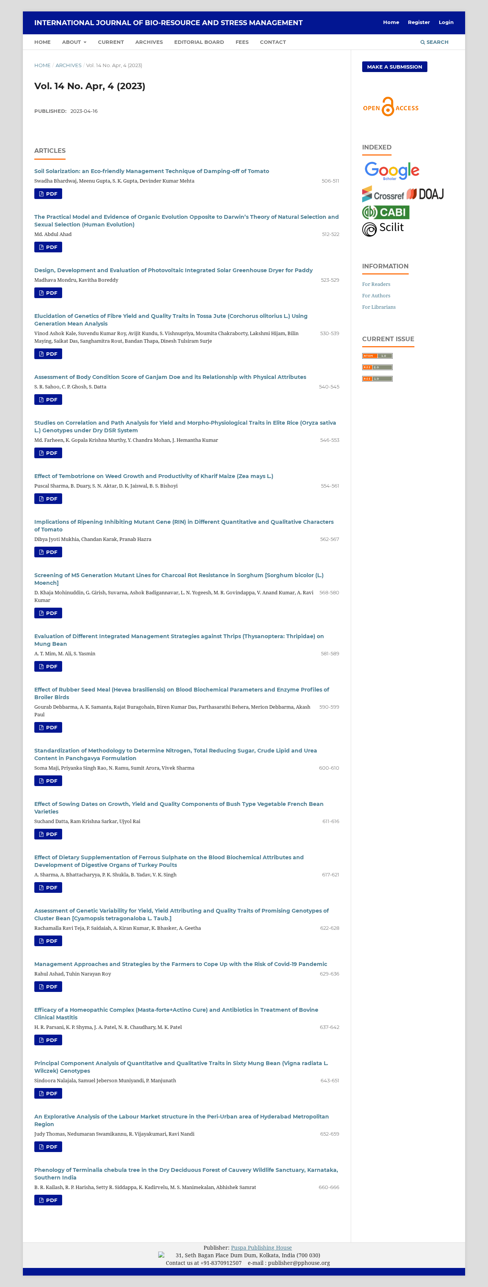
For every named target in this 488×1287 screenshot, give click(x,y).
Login (446, 22)
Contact (273, 42)
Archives (149, 42)
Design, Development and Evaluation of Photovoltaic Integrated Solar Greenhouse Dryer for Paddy (173, 270)
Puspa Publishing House (261, 1247)
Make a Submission (394, 67)
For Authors (376, 295)
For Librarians (379, 306)
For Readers (376, 284)
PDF (51, 194)
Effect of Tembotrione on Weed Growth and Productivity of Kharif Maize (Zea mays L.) (153, 476)
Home (42, 42)
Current (111, 42)
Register (419, 22)
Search (437, 42)
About (72, 42)
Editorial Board (199, 42)
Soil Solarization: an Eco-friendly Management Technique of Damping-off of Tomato (151, 171)
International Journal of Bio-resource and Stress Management (168, 23)
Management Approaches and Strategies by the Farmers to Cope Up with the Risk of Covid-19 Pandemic (180, 964)
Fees (242, 42)
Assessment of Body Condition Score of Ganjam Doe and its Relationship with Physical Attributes (170, 377)
